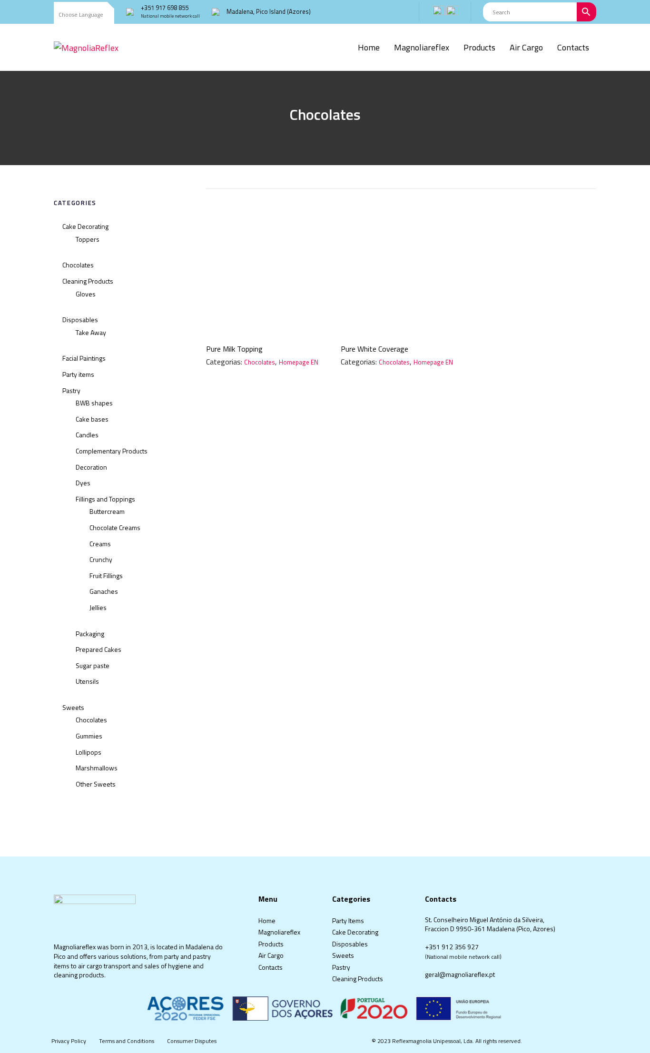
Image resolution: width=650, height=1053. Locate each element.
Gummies (89, 736)
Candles (87, 435)
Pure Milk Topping (234, 348)
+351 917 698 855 (164, 7)
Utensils (87, 681)
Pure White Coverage (374, 348)
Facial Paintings (84, 358)
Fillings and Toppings (105, 499)
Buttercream (107, 511)
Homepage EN (298, 362)
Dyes (83, 483)
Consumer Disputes (192, 1040)
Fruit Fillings (106, 576)
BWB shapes (94, 403)
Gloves (86, 294)
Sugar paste (92, 665)
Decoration (91, 467)
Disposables (80, 320)
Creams (100, 544)
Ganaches (103, 591)
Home (267, 920)
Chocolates (78, 265)
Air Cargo (271, 955)
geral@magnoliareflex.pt (460, 974)
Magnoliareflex (279, 932)
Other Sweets (96, 784)
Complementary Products (112, 451)
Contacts (270, 967)
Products (271, 944)
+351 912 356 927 (452, 947)
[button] (84, 15)
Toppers (87, 239)
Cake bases (92, 419)
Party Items (348, 920)
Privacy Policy (68, 1040)
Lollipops (88, 752)
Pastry (71, 390)
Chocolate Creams (114, 527)
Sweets (73, 707)
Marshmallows (97, 768)
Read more (266, 320)
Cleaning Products (87, 281)
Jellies (98, 607)
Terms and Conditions (126, 1040)
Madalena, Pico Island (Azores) (269, 11)
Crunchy (100, 559)
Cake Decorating (85, 226)
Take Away (91, 332)
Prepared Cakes (98, 649)
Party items (78, 374)
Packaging (90, 634)
